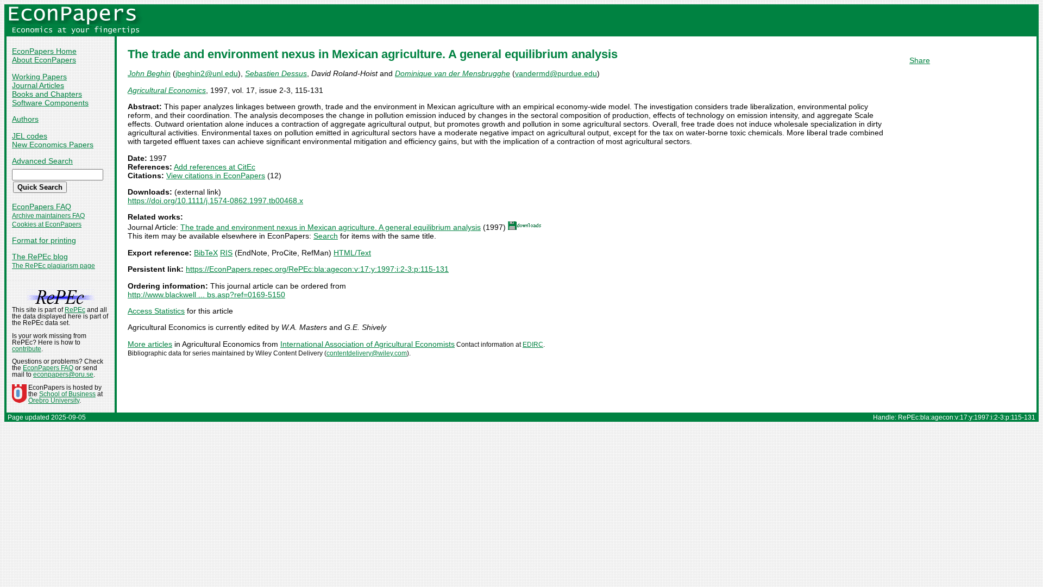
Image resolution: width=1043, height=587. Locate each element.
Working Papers (39, 76)
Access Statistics (156, 311)
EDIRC (533, 344)
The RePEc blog (40, 256)
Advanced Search (42, 161)
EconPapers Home (44, 51)
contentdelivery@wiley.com (366, 353)
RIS (226, 252)
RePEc (75, 310)
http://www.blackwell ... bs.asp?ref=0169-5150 (206, 294)
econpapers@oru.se (63, 374)
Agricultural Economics (167, 90)
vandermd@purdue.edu (556, 73)
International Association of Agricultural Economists (367, 344)
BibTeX (206, 252)
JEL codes (29, 136)
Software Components (50, 102)
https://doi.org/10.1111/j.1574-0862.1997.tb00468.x (215, 200)
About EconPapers (44, 59)
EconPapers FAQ (41, 206)
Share (919, 60)
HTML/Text (352, 252)
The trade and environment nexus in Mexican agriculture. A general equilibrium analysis (330, 227)
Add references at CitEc (214, 167)
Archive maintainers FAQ (48, 216)
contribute (26, 349)
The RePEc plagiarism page (53, 266)
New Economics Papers (52, 144)
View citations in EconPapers (215, 175)
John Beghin (149, 73)
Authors (25, 119)
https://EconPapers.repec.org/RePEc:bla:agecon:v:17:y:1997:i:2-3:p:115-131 (317, 269)
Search (325, 236)
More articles (150, 344)
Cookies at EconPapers (46, 224)
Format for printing (44, 240)
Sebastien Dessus (276, 73)
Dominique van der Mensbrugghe (452, 73)
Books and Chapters (47, 94)
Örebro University (53, 400)
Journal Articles (38, 85)
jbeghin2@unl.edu (206, 73)
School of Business (67, 394)
